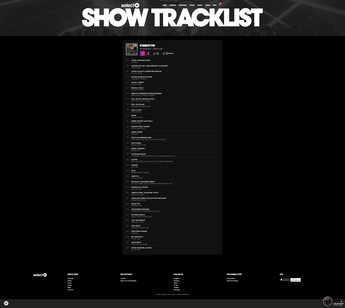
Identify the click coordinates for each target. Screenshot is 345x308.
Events (199, 5)
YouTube (176, 287)
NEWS (215, 5)
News (69, 287)
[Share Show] (148, 53)
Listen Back (183, 5)
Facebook (177, 281)
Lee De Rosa (339, 303)
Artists (192, 5)
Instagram (177, 278)
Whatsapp (177, 290)
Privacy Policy (231, 278)
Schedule (172, 5)
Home (165, 5)
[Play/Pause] (6, 303)
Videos (207, 5)
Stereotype (147, 45)
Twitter (176, 283)
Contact (123, 278)
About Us (70, 290)
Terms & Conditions (232, 281)
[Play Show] (142, 53)
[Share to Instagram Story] (156, 53)
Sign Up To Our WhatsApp (128, 281)
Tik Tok (176, 285)
